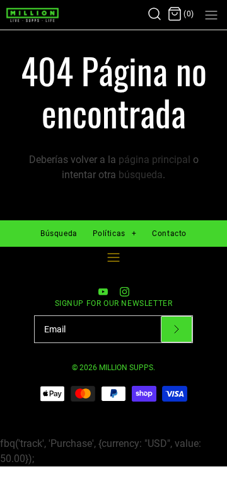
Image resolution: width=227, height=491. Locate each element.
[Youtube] (103, 291)
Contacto (169, 233)
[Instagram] (124, 291)
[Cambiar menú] (113, 257)
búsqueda (141, 175)
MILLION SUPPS (126, 367)
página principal (154, 160)
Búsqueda (59, 233)
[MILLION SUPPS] (45, 14)
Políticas (115, 233)
